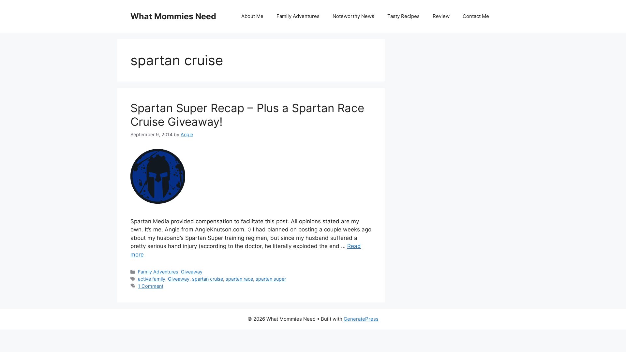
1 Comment (150, 286)
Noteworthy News (353, 16)
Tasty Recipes (403, 16)
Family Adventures (298, 16)
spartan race (239, 279)
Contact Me (476, 16)
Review (441, 16)
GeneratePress (361, 319)
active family (151, 279)
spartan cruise (207, 279)
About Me (252, 16)
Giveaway (191, 271)
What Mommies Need (173, 16)
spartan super (271, 279)
